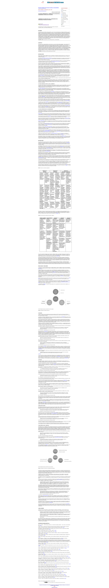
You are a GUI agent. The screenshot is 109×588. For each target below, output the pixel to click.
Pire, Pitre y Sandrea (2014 (48, 130)
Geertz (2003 (68, 142)
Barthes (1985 (58, 356)
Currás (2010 (46, 106)
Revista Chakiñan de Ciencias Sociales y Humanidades (48, 7)
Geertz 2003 (39, 268)
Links (40, 525)
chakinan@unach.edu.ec (54, 587)
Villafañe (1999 (43, 96)
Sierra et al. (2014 (40, 113)
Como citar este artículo (65, 16)
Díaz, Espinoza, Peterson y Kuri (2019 (56, 61)
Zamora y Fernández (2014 (41, 120)
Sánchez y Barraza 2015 (59, 479)
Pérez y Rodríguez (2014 (59, 102)
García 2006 (63, 316)
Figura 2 (47, 444)
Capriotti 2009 (50, 502)
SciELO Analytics (64, 10)
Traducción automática (65, 18)
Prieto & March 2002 (40, 157)
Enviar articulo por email (65, 19)
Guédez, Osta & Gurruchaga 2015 (48, 126)
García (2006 (52, 91)
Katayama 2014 (61, 146)
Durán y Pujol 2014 (67, 100)
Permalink (63, 26)
